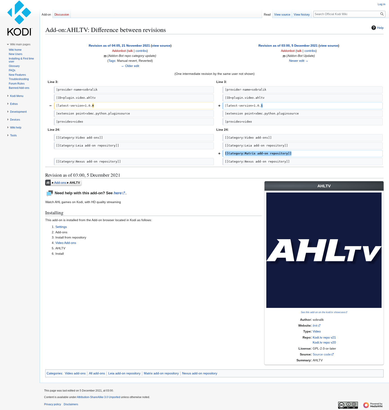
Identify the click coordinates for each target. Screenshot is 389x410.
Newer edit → (298, 60)
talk (130, 51)
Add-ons (60, 182)
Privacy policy (52, 404)
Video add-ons (75, 373)
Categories (54, 373)
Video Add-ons (65, 243)
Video (317, 331)
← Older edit (130, 66)
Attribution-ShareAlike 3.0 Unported (98, 397)
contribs (141, 51)
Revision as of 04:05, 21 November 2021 (119, 45)
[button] (20, 44)
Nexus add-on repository (199, 373)
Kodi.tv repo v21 (324, 337)
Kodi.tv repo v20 (324, 342)
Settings (61, 227)
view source (161, 45)
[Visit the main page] (20, 18)
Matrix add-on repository (161, 373)
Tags (112, 60)
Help (380, 28)
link (315, 325)
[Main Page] (48, 182)
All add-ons (97, 373)
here (118, 193)
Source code (322, 354)
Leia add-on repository (124, 373)
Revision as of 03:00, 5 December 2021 (288, 45)
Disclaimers (71, 404)
